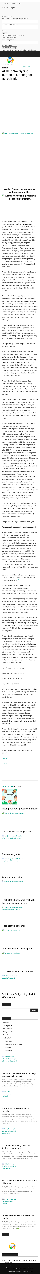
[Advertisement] (20, 104)
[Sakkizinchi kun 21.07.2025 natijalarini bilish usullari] (20, 1170)
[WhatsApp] (18, 127)
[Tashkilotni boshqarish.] (20, 914)
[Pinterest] (13, 127)
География (9, 1050)
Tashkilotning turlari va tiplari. (17, 948)
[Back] (2, 14)
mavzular (5, 67)
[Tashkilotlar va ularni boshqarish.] (20, 959)
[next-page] (3, 1002)
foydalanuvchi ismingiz (10, 24)
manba (4, 763)
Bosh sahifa (7, 1023)
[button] (3, 54)
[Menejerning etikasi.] (20, 842)
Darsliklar (6, 1035)
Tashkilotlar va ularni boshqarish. (19, 971)
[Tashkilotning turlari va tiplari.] (20, 936)
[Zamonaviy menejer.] (20, 865)
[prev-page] (2, 1002)
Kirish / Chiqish (9, 8)
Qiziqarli (17, 786)
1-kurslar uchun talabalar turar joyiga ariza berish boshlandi (19, 1074)
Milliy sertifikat (8, 1032)
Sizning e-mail (7, 45)
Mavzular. (5, 758)
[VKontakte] (10, 12)
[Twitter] (7, 12)
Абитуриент (7, 1026)
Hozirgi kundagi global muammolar (20, 808)
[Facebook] (4, 12)
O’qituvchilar (7, 1029)
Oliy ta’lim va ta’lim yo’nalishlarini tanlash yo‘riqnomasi (17, 1146)
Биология (8, 1041)
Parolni (4, 31)
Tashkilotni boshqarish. (14, 926)
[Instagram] (6, 12)
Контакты (31, 1268)
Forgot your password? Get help (13, 35)
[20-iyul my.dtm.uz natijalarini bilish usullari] (20, 1205)
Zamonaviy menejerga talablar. (18, 831)
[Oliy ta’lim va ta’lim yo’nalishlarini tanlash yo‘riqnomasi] (20, 1135)
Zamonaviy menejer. (12, 877)
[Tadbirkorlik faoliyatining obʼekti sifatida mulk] (20, 982)
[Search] (37, 54)
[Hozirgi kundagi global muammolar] (20, 796)
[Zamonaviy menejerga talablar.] (20, 819)
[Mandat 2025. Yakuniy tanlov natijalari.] (20, 1098)
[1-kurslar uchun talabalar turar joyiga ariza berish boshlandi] (20, 1063)
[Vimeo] (9, 12)
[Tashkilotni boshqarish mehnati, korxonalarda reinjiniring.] (20, 888)
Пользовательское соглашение (19, 1266)
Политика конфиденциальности (16, 1268)
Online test (7, 1038)
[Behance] (3, 12)
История (8, 1047)
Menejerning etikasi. (12, 854)
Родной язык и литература (14, 1044)
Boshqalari (7, 786)
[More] (23, 127)
